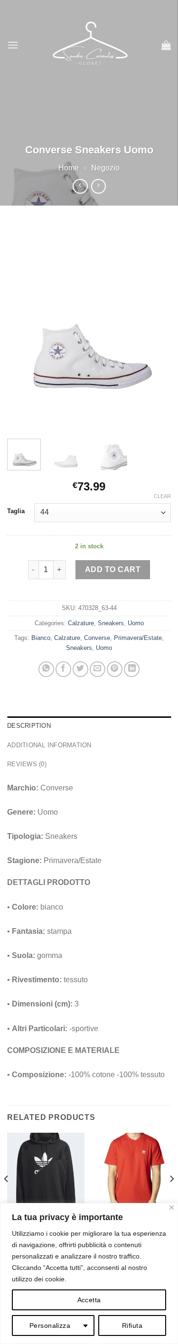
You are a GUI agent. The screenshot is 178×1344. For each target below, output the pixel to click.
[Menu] (13, 44)
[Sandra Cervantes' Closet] (90, 45)
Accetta (89, 1300)
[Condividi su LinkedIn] (132, 669)
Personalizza (49, 1325)
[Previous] (22, 326)
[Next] (155, 326)
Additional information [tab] (49, 745)
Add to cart (113, 569)
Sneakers (111, 623)
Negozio (105, 168)
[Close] (171, 1207)
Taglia (16, 511)
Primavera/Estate (138, 637)
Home (68, 168)
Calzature (81, 623)
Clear (162, 496)
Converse (97, 637)
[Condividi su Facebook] (63, 669)
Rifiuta (132, 1325)
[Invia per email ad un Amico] (97, 669)
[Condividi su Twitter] (80, 669)
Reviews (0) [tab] (27, 764)
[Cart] (166, 45)
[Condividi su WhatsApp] (46, 669)
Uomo (136, 623)
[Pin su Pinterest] (114, 669)
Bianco (40, 637)
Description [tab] (29, 725)
